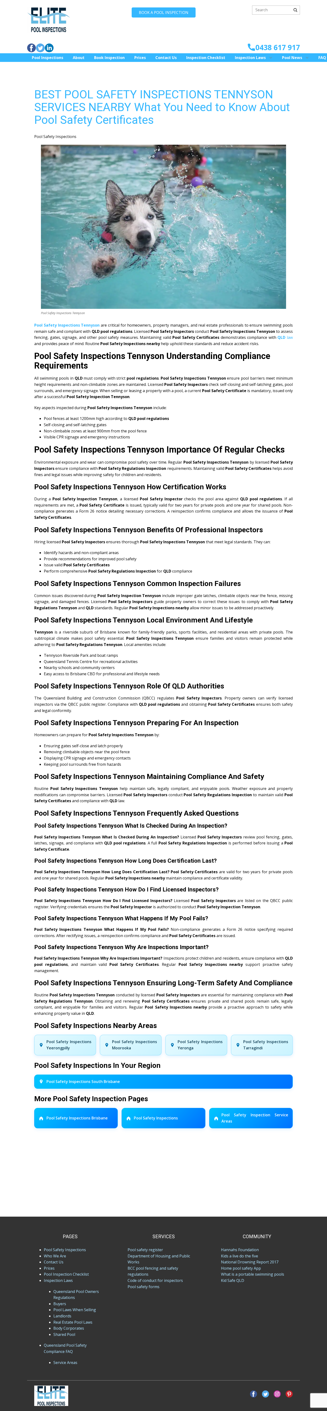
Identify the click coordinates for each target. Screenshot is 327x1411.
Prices (140, 57)
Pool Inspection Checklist (66, 1274)
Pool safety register (145, 1249)
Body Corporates (68, 1328)
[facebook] (31, 47)
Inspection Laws (250, 57)
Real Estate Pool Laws (72, 1322)
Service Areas (65, 1362)
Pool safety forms (143, 1286)
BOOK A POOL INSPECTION (163, 12)
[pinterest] (289, 1394)
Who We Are (55, 1256)
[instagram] (277, 1394)
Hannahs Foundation (240, 1249)
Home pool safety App (241, 1268)
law (285, 337)
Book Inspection (109, 57)
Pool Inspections (47, 57)
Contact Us (166, 57)
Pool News (292, 57)
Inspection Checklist (205, 57)
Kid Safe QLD (232, 1280)
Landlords (62, 1316)
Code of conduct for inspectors (155, 1280)
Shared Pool (64, 1334)
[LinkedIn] (49, 47)
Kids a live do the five (239, 1256)
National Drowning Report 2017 (249, 1262)
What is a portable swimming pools (252, 1274)
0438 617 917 (277, 47)
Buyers (59, 1303)
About (79, 57)
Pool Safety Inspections (55, 136)
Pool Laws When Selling (74, 1309)
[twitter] (40, 47)
